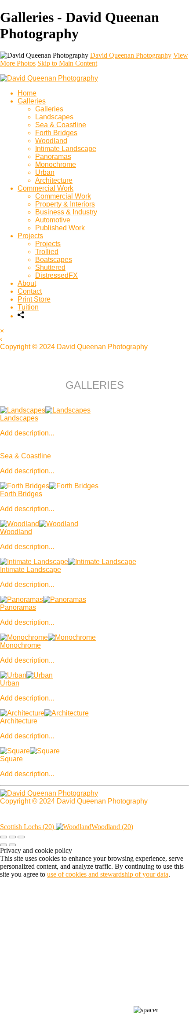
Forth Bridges (56, 132)
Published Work (60, 228)
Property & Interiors (65, 204)
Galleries (32, 101)
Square (11, 759)
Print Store (34, 299)
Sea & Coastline (60, 125)
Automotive (52, 220)
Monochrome (55, 164)
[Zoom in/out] (21, 837)
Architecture (54, 180)
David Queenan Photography (130, 55)
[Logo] (49, 78)
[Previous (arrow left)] (3, 845)
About (27, 283)
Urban (45, 172)
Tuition (28, 307)
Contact (30, 291)
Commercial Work (45, 188)
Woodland (51, 140)
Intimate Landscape (65, 148)
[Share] (21, 316)
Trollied (46, 251)
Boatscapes (53, 259)
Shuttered (50, 267)
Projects (30, 236)
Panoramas (53, 156)
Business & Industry (66, 212)
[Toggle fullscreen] (12, 837)
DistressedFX (56, 275)
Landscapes (54, 117)
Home (27, 93)
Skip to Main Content (67, 63)
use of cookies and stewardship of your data (107, 874)
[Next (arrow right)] (12, 845)
